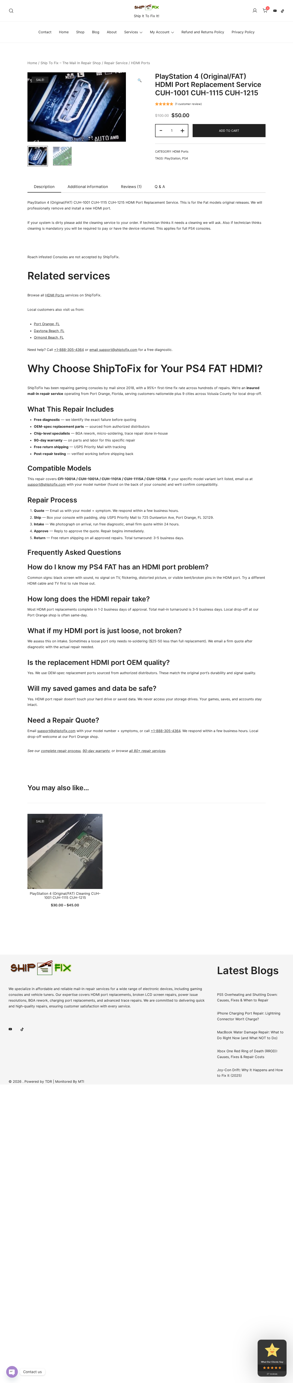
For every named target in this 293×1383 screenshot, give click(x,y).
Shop (80, 32)
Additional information (88, 186)
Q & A (160, 186)
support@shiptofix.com (46, 484)
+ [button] (182, 130)
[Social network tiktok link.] (282, 10)
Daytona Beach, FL (49, 331)
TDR (48, 1081)
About (112, 32)
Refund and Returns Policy (202, 32)
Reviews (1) (131, 186)
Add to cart (229, 130)
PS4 (185, 158)
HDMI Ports (140, 63)
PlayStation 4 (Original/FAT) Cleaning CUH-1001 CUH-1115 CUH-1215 (65, 895)
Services (131, 32)
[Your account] (254, 11)
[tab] (44, 187)
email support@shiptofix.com (113, 349)
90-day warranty (96, 751)
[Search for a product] (11, 11)
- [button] (161, 130)
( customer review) (188, 104)
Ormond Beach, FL (49, 337)
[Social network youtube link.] (275, 10)
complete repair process (61, 751)
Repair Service (116, 63)
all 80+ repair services (147, 751)
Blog (95, 32)
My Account (159, 32)
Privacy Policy (243, 32)
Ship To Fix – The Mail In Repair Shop (71, 63)
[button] (139, 80)
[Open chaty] (12, 1372)
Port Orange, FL (47, 324)
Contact (44, 32)
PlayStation (172, 158)
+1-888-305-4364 (69, 349)
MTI (81, 1081)
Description (44, 186)
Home (64, 32)
